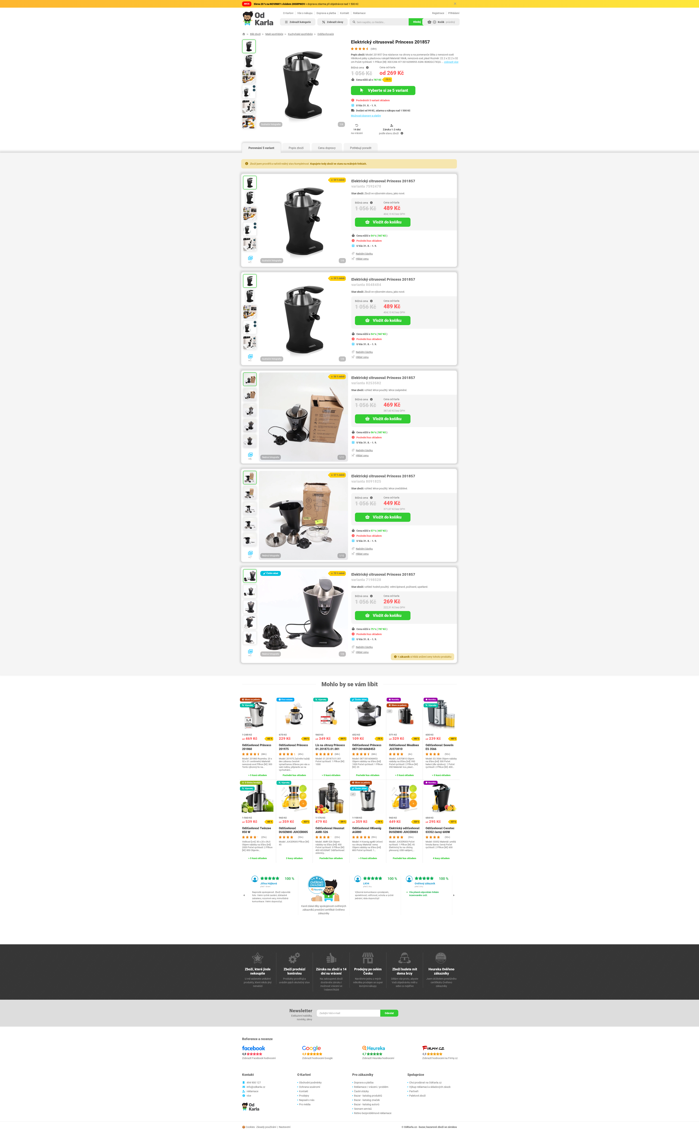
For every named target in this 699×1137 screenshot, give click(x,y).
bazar (422, 1127)
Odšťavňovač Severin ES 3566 (439, 747)
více (249, 1095)
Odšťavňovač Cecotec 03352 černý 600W (440, 830)
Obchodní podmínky (310, 1082)
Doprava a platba (326, 13)
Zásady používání (266, 1127)
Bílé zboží (255, 34)
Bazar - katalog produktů (368, 1095)
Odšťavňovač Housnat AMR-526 (329, 830)
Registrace (438, 13)
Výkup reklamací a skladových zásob (430, 1086)
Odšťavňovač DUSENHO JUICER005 (293, 830)
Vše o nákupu (305, 13)
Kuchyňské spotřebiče (300, 34)
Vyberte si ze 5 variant (387, 90)
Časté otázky (361, 1091)
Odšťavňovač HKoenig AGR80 (366, 830)
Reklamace (359, 13)
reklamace (252, 1091)
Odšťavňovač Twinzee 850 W (256, 830)
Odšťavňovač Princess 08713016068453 (366, 747)
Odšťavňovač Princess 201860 (256, 747)
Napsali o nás (306, 1100)
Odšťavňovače (325, 34)
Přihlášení (453, 13)
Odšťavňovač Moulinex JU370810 (404, 747)
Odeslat (389, 1013)
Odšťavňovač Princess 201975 (293, 747)
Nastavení (284, 1127)
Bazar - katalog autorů (366, 1104)
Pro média (305, 1104)
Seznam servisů (363, 1108)
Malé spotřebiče (274, 34)
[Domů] (243, 34)
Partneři (413, 1091)
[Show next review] (454, 895)
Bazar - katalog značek (367, 1100)
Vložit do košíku (387, 222)
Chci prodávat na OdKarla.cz (425, 1082)
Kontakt (344, 13)
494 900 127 (254, 1082)
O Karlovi (288, 13)
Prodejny (304, 1095)
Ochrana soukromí (309, 1086)
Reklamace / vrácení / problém (371, 1086)
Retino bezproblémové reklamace (372, 1113)
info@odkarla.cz (256, 1086)
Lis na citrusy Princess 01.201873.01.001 (330, 747)
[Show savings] (367, 68)
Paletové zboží (417, 1095)
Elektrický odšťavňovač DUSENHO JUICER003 (404, 830)
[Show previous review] (244, 895)
